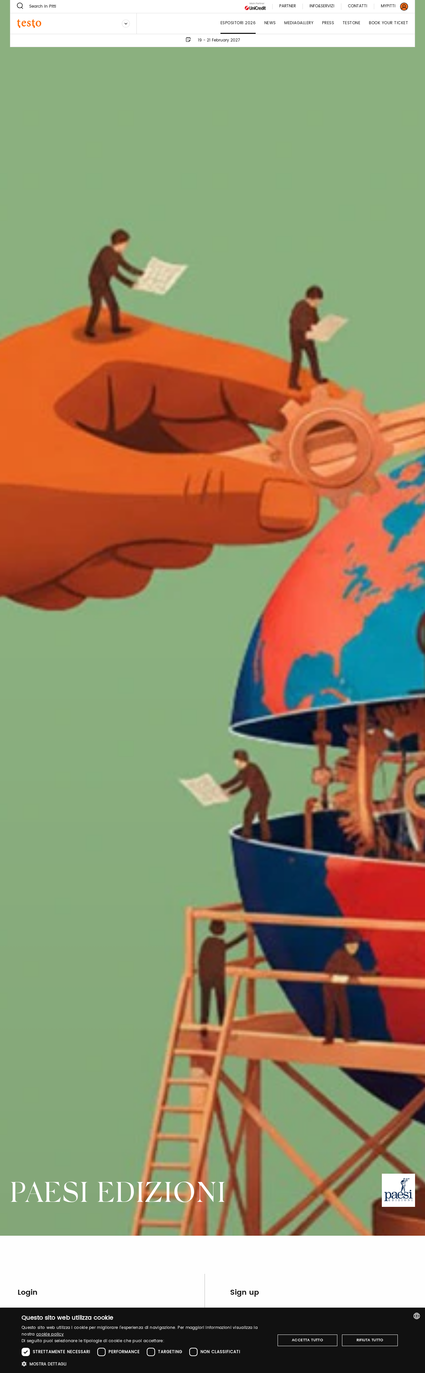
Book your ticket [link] (388, 23)
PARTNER (287, 6)
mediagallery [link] (298, 23)
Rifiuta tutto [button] (370, 1340)
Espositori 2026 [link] (238, 23)
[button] (145, 1364)
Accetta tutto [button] (307, 1340)
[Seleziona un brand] (126, 24)
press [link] (328, 23)
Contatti (357, 6)
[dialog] (212, 1340)
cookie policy (50, 1334)
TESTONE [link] (352, 23)
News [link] (270, 23)
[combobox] (416, 1316)
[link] (390, 6)
